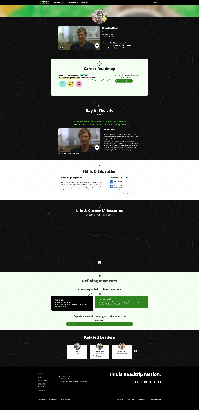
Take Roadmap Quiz (122, 81)
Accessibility (41, 390)
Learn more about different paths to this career (125, 193)
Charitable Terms (43, 387)
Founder (105, 32)
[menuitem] (151, 2)
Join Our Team (42, 380)
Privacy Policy (130, 399)
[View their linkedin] (99, 263)
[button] (97, 45)
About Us (41, 374)
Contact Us (120, 399)
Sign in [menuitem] (156, 2)
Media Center (42, 383)
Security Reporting (155, 399)
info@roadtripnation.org (66, 374)
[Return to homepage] (44, 2)
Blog (39, 377)
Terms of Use (142, 399)
